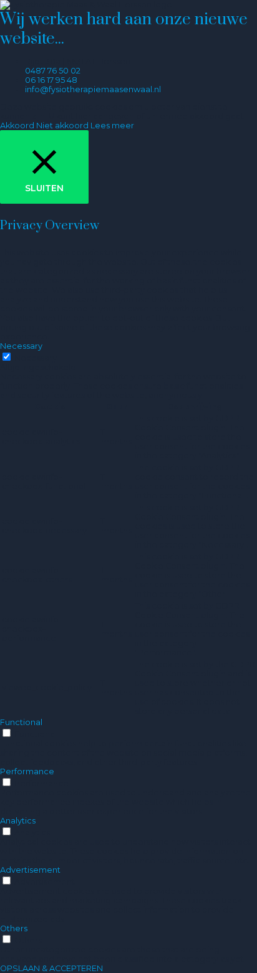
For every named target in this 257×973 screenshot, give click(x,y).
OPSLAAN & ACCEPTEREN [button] (51, 968)
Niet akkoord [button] (62, 125)
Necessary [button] (21, 346)
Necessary (35, 358)
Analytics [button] (18, 820)
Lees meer (112, 125)
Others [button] (13, 928)
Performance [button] (27, 771)
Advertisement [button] (30, 870)
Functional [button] (21, 722)
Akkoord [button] (17, 125)
